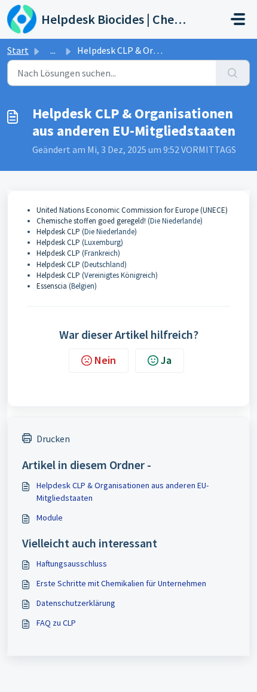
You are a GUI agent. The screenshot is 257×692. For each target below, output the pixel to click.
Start (18, 50)
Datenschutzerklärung (75, 603)
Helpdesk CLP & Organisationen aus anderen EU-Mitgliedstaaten (122, 491)
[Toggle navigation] (238, 19)
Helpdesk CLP (58, 231)
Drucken (53, 439)
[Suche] (233, 73)
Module (49, 517)
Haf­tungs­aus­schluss (71, 563)
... (53, 50)
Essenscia (51, 286)
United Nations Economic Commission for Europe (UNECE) (132, 210)
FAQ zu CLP (56, 622)
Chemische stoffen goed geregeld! (91, 221)
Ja (166, 360)
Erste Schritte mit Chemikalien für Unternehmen (121, 583)
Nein (105, 360)
